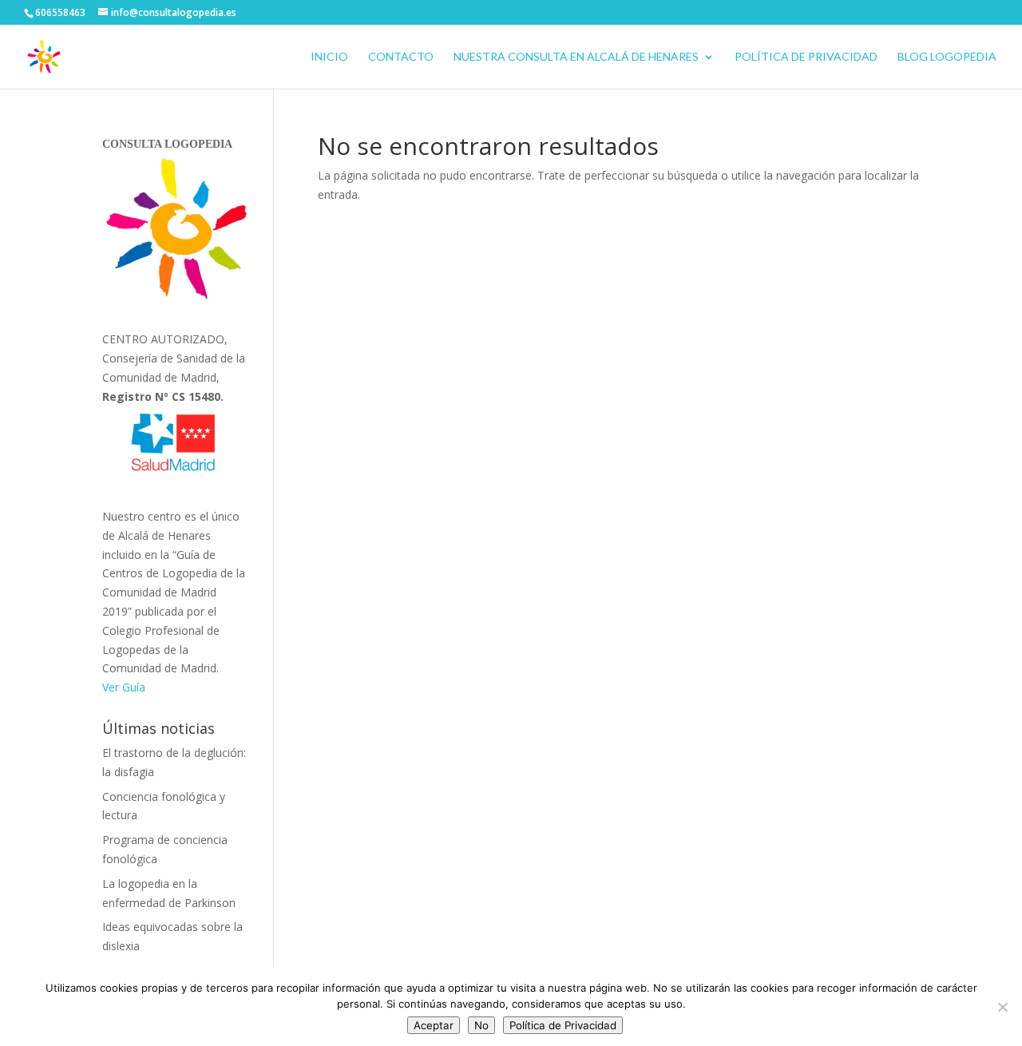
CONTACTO (401, 57)
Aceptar (434, 1025)
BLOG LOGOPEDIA (946, 57)
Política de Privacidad (806, 57)
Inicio (329, 57)
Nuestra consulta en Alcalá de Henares (576, 57)
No (481, 1025)
